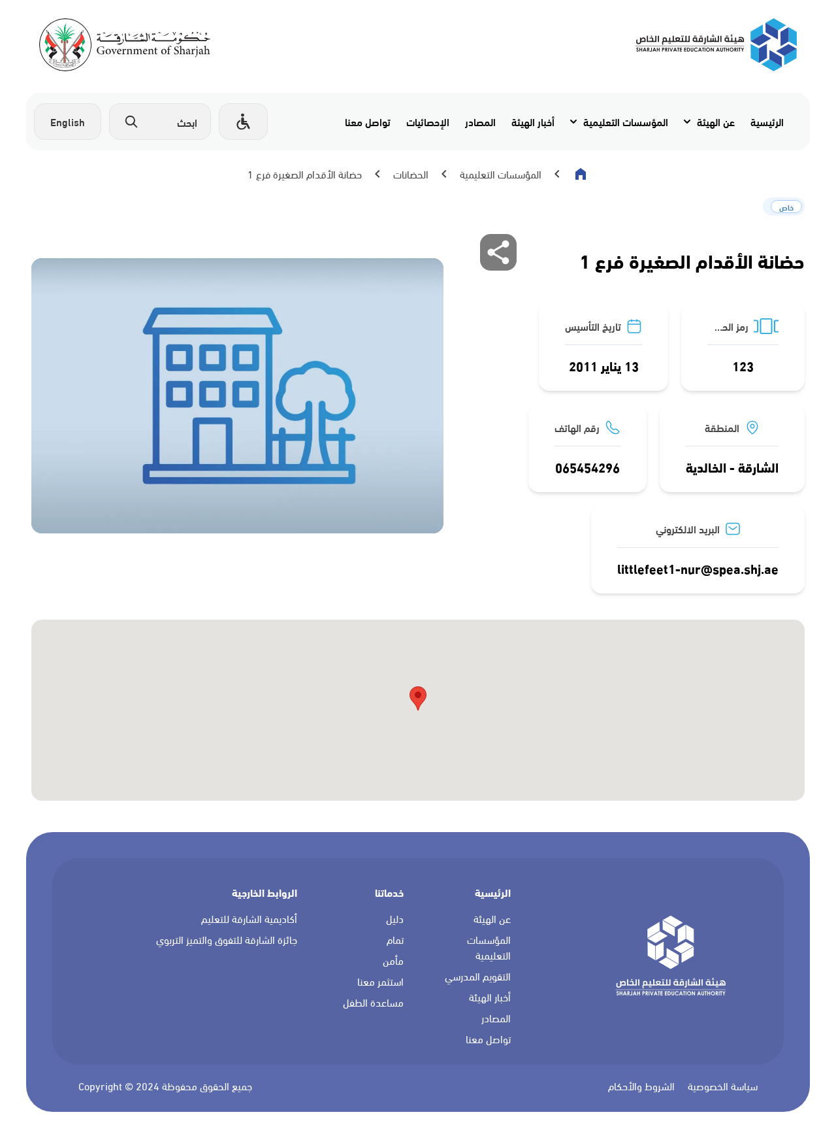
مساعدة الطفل (373, 1002)
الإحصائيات (427, 121)
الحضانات (410, 174)
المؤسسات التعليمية (625, 121)
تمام (395, 939)
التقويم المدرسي (477, 976)
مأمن (393, 960)
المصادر (480, 121)
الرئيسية (767, 121)
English (67, 121)
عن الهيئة (716, 121)
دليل (395, 919)
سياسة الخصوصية (723, 1086)
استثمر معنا (380, 981)
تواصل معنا (368, 121)
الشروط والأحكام (641, 1086)
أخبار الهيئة (533, 121)
